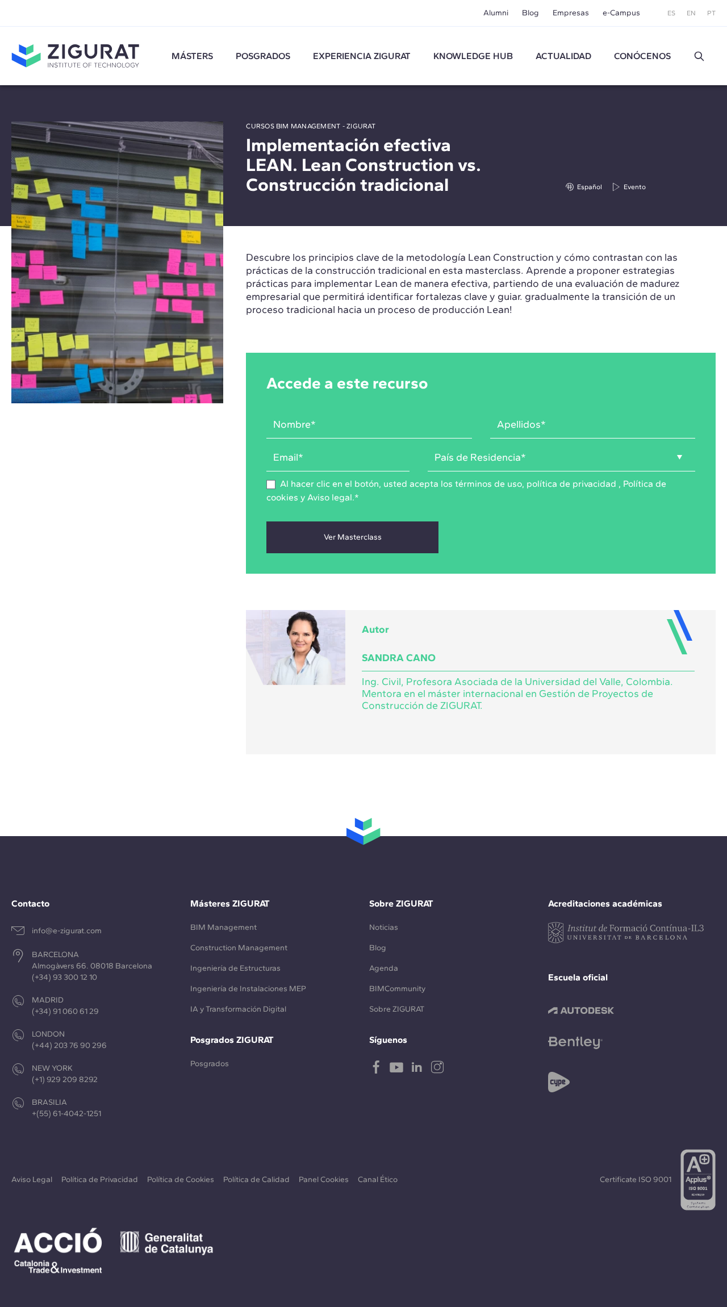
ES (671, 13)
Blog (530, 13)
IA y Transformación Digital (238, 1009)
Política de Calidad (256, 1179)
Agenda (383, 968)
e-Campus (621, 13)
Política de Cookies (180, 1179)
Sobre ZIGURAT (396, 1009)
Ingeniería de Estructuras (235, 968)
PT (711, 13)
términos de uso (488, 483)
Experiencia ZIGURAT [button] (362, 56)
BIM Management (223, 927)
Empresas (571, 13)
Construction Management (238, 948)
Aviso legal (329, 497)
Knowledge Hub (473, 56)
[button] (699, 56)
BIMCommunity (397, 988)
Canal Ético (378, 1179)
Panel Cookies (324, 1179)
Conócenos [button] (642, 56)
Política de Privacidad (99, 1179)
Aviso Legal (31, 1179)
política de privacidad (571, 483)
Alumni (495, 13)
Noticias (383, 927)
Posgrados (263, 56)
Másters (192, 56)
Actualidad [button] (563, 56)
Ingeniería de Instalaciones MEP (248, 988)
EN (691, 13)
